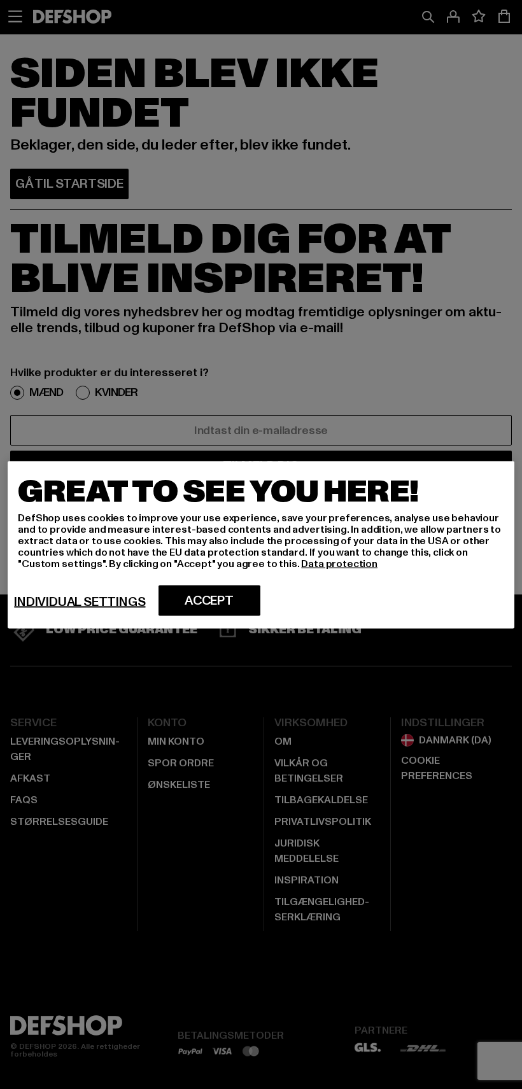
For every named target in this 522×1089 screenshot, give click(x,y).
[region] (261, 544)
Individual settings (79, 601)
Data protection (339, 563)
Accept (209, 600)
